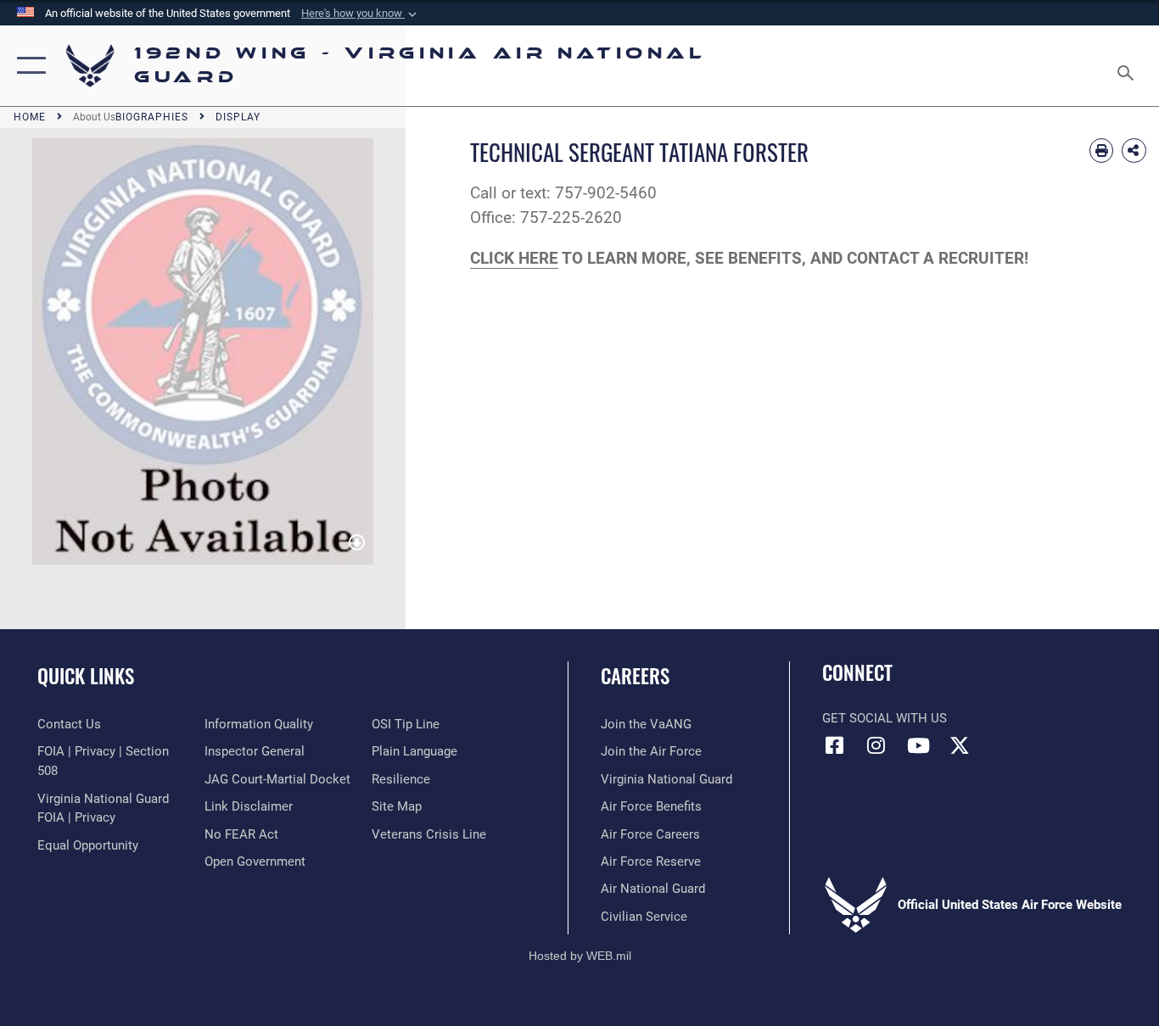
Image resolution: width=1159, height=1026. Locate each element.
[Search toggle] (1128, 66)
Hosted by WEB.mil (580, 955)
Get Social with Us (884, 718)
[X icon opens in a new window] (959, 745)
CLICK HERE (514, 258)
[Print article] (1101, 150)
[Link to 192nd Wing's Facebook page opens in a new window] (835, 745)
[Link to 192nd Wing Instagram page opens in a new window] (876, 745)
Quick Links (85, 675)
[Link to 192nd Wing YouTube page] (918, 745)
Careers (635, 675)
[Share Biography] (1134, 150)
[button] (360, 13)
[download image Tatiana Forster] (357, 544)
